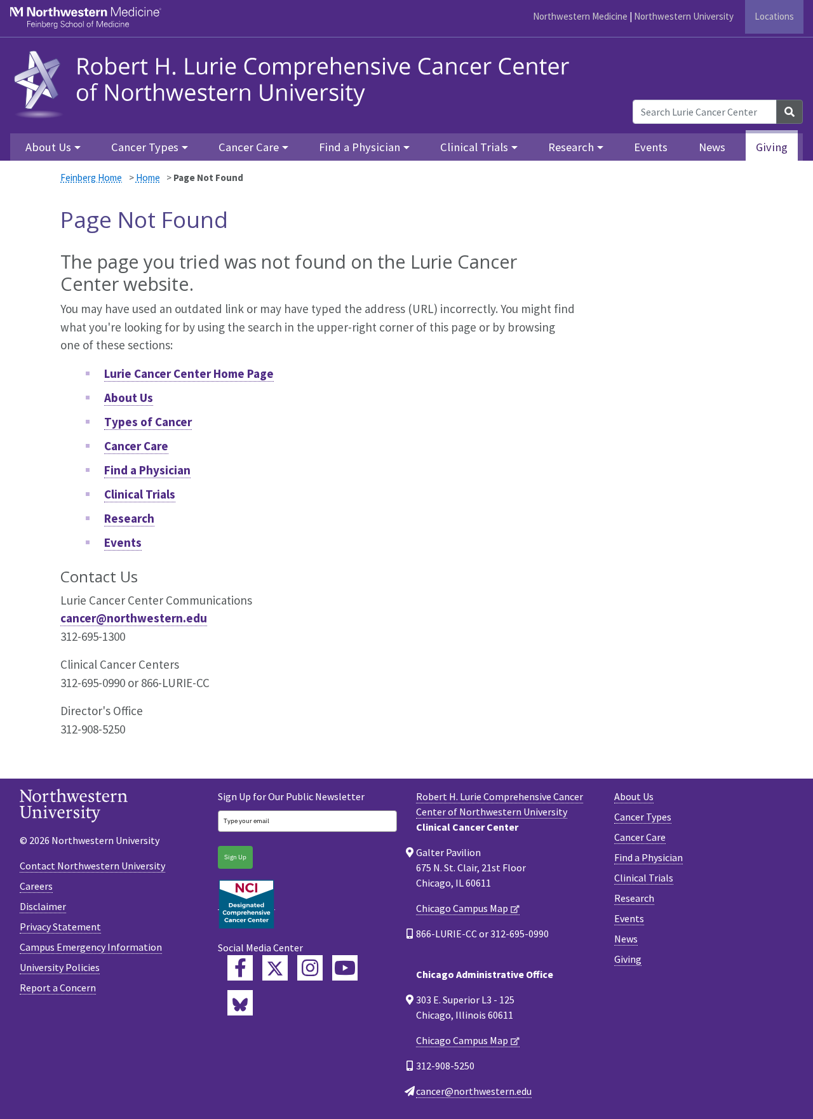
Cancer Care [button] (248, 147)
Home (148, 177)
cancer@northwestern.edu (133, 618)
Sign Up (235, 857)
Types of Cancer (148, 421)
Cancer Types (642, 816)
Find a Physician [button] (359, 147)
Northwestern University (684, 16)
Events (651, 147)
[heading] (295, 82)
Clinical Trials (139, 494)
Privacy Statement (60, 926)
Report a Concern (58, 987)
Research (129, 518)
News (712, 147)
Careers (36, 886)
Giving (772, 147)
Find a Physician (147, 470)
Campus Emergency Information (91, 947)
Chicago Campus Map (462, 908)
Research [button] (571, 147)
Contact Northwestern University (92, 865)
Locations (774, 16)
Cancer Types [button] (144, 147)
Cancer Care (136, 445)
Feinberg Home (91, 177)
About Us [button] (48, 147)
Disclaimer (43, 906)
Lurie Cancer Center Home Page (189, 373)
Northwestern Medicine (580, 16)
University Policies (60, 967)
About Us (128, 397)
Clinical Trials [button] (474, 147)
